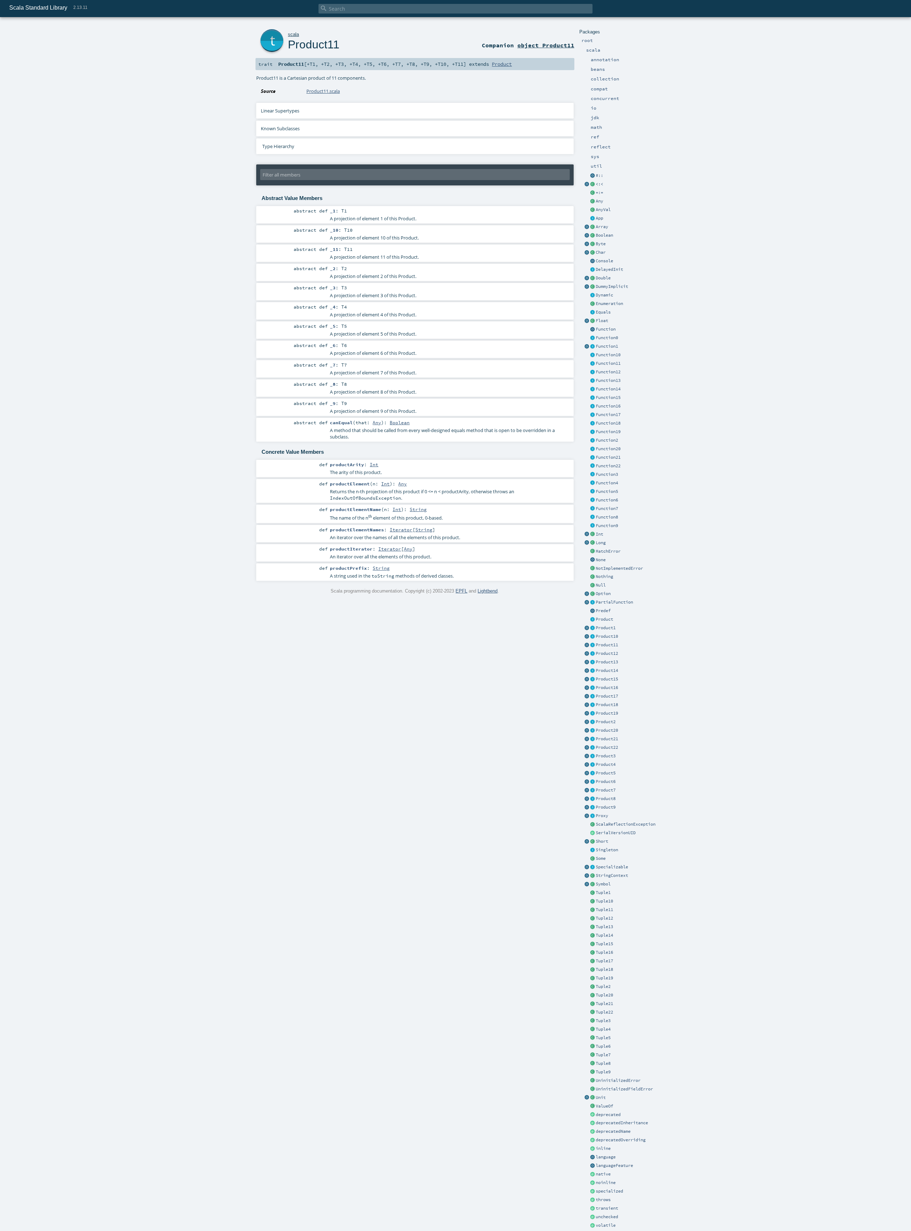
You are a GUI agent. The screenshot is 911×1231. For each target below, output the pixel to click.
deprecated (608, 1114)
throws (603, 1199)
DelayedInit (609, 269)
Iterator (401, 529)
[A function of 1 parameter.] (592, 346)
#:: (599, 175)
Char (601, 252)
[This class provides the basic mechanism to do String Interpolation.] (592, 876)
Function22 (608, 465)
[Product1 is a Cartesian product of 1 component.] (592, 628)
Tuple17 (604, 960)
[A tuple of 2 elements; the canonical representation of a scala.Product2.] (592, 987)
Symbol (603, 884)
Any (599, 201)
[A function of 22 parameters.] (592, 466)
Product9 (606, 807)
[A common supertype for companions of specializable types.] (592, 867)
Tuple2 (603, 986)
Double (603, 277)
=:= (599, 192)
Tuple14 (604, 935)
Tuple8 (603, 1063)
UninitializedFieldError (624, 1089)
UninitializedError (618, 1080)
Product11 (607, 644)
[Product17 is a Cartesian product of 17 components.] (592, 696)
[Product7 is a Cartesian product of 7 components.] (592, 790)
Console (604, 260)
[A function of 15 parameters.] (592, 398)
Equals (603, 312)
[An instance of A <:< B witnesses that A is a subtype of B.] (592, 184)
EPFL (461, 591)
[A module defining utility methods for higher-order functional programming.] (592, 329)
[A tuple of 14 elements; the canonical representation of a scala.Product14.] (592, 935)
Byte (601, 243)
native (603, 1174)
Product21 (607, 738)
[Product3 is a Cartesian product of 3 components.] (592, 756)
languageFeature (614, 1165)
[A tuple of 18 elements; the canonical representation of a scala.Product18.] (592, 970)
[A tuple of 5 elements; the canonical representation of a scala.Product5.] (592, 1038)
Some (601, 858)
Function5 (607, 491)
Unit (601, 1097)
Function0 (607, 337)
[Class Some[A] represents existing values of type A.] (592, 859)
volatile (606, 1225)
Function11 (608, 363)
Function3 (607, 474)
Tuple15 (604, 943)
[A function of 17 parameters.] (592, 415)
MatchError (608, 551)
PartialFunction (614, 602)
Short (602, 841)
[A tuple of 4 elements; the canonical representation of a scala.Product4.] (592, 1029)
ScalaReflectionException (625, 824)
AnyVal (603, 209)
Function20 (608, 448)
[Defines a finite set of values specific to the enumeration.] (592, 304)
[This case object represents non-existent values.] (592, 560)
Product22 (607, 747)
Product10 (607, 636)
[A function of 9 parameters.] (592, 526)
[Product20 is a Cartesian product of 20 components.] (592, 730)
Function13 (608, 380)
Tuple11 (604, 909)
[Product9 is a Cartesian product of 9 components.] (592, 807)
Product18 (607, 704)
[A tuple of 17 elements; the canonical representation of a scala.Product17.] (592, 961)
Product (604, 619)
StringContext (612, 875)
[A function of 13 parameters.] (592, 381)
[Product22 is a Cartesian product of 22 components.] (592, 748)
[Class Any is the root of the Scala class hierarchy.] (592, 201)
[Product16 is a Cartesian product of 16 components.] (592, 688)
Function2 (607, 440)
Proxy (602, 815)
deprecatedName (613, 1131)
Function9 (607, 525)
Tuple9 (603, 1071)
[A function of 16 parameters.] (592, 406)
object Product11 (545, 45)
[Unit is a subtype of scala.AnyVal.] (592, 1098)
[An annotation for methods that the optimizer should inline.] (592, 1149)
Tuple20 (604, 995)
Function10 (608, 354)
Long (601, 542)
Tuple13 (604, 926)
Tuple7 (603, 1054)
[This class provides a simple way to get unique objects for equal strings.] (592, 884)
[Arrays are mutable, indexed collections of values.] (592, 227)
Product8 (606, 798)
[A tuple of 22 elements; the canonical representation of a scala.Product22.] (592, 1012)
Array (602, 226)
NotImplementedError (619, 568)
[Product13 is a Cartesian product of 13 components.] (592, 662)
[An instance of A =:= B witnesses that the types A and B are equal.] (592, 193)
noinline (606, 1182)
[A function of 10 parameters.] (592, 355)
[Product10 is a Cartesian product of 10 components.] (592, 637)
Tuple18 (604, 969)
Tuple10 (604, 901)
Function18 (608, 423)
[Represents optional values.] (592, 594)
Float (602, 320)
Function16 (608, 406)
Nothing (604, 576)
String (418, 509)
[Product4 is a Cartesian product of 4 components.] (592, 765)
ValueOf (604, 1106)
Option (603, 593)
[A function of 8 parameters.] (592, 517)
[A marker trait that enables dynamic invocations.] (592, 295)
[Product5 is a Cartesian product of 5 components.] (592, 773)
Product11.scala (323, 91)
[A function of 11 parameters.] (592, 364)
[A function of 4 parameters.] (592, 483)
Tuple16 (604, 952)
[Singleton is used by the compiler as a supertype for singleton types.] (592, 850)
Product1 (606, 627)
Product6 (606, 781)
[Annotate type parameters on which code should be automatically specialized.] (592, 1191)
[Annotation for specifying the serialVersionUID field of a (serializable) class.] (592, 833)
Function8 (607, 517)
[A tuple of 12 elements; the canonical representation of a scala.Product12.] (592, 918)
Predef (603, 610)
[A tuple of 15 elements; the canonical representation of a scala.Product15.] (592, 944)
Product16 (607, 687)
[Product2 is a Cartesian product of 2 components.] (592, 722)
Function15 (608, 397)
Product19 (607, 713)
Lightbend (487, 591)
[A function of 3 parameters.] (592, 475)
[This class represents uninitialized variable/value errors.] (592, 1081)
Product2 (606, 721)
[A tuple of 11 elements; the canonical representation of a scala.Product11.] (592, 910)
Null (601, 585)
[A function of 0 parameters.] (592, 338)
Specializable (612, 866)
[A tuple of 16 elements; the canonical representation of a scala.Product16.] (592, 953)
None (601, 559)
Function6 (607, 500)
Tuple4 (603, 1029)
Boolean (604, 235)
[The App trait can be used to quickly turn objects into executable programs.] (592, 218)
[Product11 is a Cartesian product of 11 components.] (592, 645)
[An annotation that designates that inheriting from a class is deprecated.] (592, 1123)
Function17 (608, 414)
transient (607, 1208)
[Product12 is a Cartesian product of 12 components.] (592, 654)
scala (293, 34)
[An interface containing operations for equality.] (592, 312)
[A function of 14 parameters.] (592, 389)
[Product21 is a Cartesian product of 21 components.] (592, 739)
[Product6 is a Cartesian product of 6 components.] (592, 782)
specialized (609, 1191)
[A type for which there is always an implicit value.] (592, 287)
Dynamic (604, 295)
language (606, 1156)
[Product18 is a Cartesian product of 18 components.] (592, 705)
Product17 (607, 696)
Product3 (606, 755)
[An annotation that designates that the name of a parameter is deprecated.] (592, 1132)
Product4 (606, 764)
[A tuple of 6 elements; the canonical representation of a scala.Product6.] (592, 1046)
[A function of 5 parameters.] (592, 492)
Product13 (607, 661)
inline (603, 1148)
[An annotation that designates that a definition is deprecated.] (592, 1115)
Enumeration (609, 303)
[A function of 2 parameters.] (592, 440)
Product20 (607, 730)
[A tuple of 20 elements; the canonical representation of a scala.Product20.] (592, 995)
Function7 (607, 508)
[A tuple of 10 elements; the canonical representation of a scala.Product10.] (592, 901)
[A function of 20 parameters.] (592, 449)
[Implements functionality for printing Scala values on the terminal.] (592, 261)
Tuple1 (603, 892)
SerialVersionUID (616, 832)
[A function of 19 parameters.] (592, 432)
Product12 (607, 653)
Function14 (608, 388)
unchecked (607, 1216)
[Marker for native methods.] (592, 1174)
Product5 (606, 772)
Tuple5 (603, 1037)
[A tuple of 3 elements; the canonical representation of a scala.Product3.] (592, 1021)
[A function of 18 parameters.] (592, 423)
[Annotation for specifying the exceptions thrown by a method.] (592, 1200)
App (599, 218)
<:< (599, 184)
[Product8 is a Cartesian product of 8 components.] (592, 799)
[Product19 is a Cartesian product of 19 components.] (592, 713)
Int (599, 534)
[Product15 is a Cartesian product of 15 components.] (592, 679)
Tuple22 (604, 1012)
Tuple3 (603, 1020)
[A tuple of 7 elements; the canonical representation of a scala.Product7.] (592, 1055)
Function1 (607, 346)
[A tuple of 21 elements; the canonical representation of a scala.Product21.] (592, 1004)
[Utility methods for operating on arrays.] (587, 227)
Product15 (607, 679)
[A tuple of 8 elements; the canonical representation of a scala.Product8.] (592, 1064)
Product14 (607, 670)
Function (606, 329)
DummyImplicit (612, 286)
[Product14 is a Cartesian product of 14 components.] (592, 671)
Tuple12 (604, 918)
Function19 (608, 431)
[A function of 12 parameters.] (592, 372)
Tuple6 (603, 1046)
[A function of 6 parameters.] (592, 500)
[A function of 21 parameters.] (592, 458)
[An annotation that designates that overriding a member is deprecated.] (592, 1140)
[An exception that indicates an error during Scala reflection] (592, 824)
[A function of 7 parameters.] (592, 509)
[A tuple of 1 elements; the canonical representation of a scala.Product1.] (592, 893)
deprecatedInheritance (622, 1122)
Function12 (608, 371)
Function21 (608, 457)
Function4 (607, 482)
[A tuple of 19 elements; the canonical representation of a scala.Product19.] (592, 978)
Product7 (606, 790)
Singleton (607, 849)
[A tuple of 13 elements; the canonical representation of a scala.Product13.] (592, 927)
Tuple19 (604, 977)
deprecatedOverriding (621, 1139)
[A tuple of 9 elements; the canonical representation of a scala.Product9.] (592, 1072)
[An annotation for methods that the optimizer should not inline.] (592, 1183)
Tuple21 (604, 1003)
